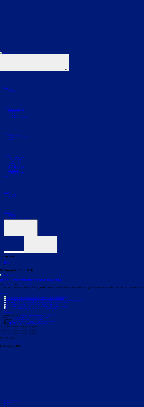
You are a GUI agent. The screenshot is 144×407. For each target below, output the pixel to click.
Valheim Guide (13, 171)
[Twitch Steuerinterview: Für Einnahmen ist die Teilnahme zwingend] (13, 302)
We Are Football (13, 165)
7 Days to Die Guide (15, 159)
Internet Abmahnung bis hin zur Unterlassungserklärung (38, 304)
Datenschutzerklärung (11, 400)
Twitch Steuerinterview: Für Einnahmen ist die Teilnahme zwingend (44, 302)
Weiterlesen (4, 293)
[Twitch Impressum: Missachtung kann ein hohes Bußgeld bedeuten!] (11, 299)
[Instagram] (20, 33)
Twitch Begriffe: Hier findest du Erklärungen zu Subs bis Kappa (48, 306)
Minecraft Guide (13, 169)
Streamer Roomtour (15, 135)
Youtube (7, 134)
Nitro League (12, 195)
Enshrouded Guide (14, 163)
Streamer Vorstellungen (16, 110)
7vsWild (11, 139)
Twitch (6, 108)
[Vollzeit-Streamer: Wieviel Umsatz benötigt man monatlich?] (25, 301)
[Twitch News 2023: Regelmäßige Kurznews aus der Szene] (11, 308)
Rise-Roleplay (13, 115)
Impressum (7, 402)
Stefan (20, 284)
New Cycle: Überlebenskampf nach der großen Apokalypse (32, 279)
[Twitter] (20, 17)
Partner (6, 404)
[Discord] (20, 49)
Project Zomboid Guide (16, 157)
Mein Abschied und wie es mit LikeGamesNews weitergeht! (29, 323)
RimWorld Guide (14, 161)
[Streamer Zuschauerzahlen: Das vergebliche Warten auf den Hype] (14, 297)
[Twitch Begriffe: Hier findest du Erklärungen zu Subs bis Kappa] (15, 306)
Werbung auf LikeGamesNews (18, 218)
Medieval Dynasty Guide (16, 167)
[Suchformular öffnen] (21, 227)
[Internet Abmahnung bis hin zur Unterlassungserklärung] (12, 304)
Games (10, 90)
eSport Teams (12, 196)
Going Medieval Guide (16, 173)
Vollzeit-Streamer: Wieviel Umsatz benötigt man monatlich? (65, 301)
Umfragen (11, 216)
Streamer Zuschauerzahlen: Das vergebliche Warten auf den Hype (46, 297)
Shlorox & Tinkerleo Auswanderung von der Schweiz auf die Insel (32, 321)
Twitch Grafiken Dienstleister (18, 117)
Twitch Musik (13, 112)
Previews (7, 176)
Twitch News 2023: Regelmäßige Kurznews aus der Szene (38, 308)
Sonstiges (7, 213)
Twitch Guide (13, 113)
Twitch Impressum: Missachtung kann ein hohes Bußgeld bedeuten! (41, 299)
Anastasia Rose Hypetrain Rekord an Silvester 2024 (38, 315)
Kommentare (8, 312)
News (6, 88)
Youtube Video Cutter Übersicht (19, 137)
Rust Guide (12, 174)
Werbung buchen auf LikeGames (11, 342)
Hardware (11, 91)
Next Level (12, 215)
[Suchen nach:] (14, 252)
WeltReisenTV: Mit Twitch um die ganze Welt (27, 319)
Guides (6, 155)
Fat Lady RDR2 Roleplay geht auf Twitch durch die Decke (30, 317)
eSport (6, 193)
